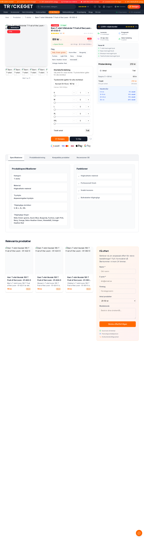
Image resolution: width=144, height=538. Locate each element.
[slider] (55, 96)
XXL (55, 121)
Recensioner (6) (83, 157)
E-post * (102, 277)
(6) (63, 33)
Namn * (102, 267)
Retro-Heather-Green (59, 60)
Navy (72, 56)
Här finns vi (55, 12)
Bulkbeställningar (68, 12)
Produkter (17, 17)
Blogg (91, 12)
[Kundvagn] (99, 7)
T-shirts (28, 17)
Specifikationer (16, 157)
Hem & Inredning (27, 12)
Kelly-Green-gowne (59, 52)
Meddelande (104, 306)
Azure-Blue (72, 52)
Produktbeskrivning (37, 157)
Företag (102, 287)
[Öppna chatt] (139, 533)
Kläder (6, 12)
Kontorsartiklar (41, 12)
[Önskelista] (95, 7)
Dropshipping (81, 12)
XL (55, 114)
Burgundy (83, 52)
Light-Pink (63, 56)
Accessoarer (15, 12)
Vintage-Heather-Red (59, 63)
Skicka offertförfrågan (117, 324)
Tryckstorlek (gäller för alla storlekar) (68, 80)
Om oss (97, 12)
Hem (7, 17)
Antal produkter (105, 296)
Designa (135, 7)
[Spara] (90, 139)
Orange (79, 56)
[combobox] (66, 84)
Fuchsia (54, 56)
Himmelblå (73, 60)
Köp (79, 139)
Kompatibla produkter (61, 157)
